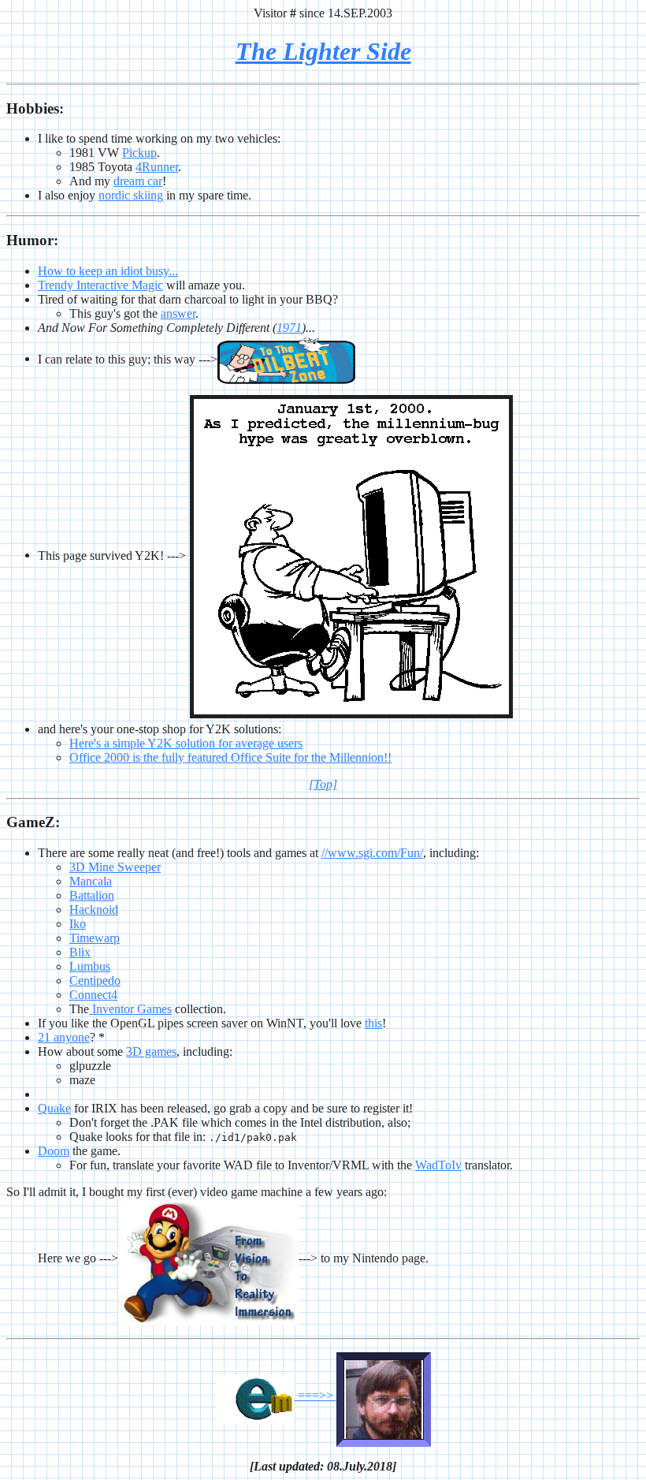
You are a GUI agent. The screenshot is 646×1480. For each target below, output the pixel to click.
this (373, 1023)
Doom (53, 1151)
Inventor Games (130, 1009)
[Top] (323, 784)
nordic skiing (130, 195)
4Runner (157, 166)
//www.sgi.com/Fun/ (372, 852)
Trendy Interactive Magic (100, 285)
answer (178, 313)
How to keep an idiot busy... (108, 271)
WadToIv (438, 1165)
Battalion (91, 895)
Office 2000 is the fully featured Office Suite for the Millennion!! (230, 757)
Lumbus (89, 966)
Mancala (90, 881)
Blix (80, 952)
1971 (289, 327)
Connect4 (93, 994)
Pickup (139, 152)
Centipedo (95, 980)
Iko (77, 923)
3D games (151, 1051)
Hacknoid (93, 909)
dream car (137, 181)
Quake (54, 1108)
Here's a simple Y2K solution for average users (186, 743)
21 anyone (64, 1037)
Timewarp (94, 938)
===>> (315, 1395)
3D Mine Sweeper (115, 867)
